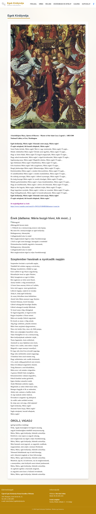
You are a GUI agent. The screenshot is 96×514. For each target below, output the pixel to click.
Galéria (77, 4)
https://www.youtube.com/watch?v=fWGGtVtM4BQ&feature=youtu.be (35, 206)
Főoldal (33, 4)
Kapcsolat (86, 4)
